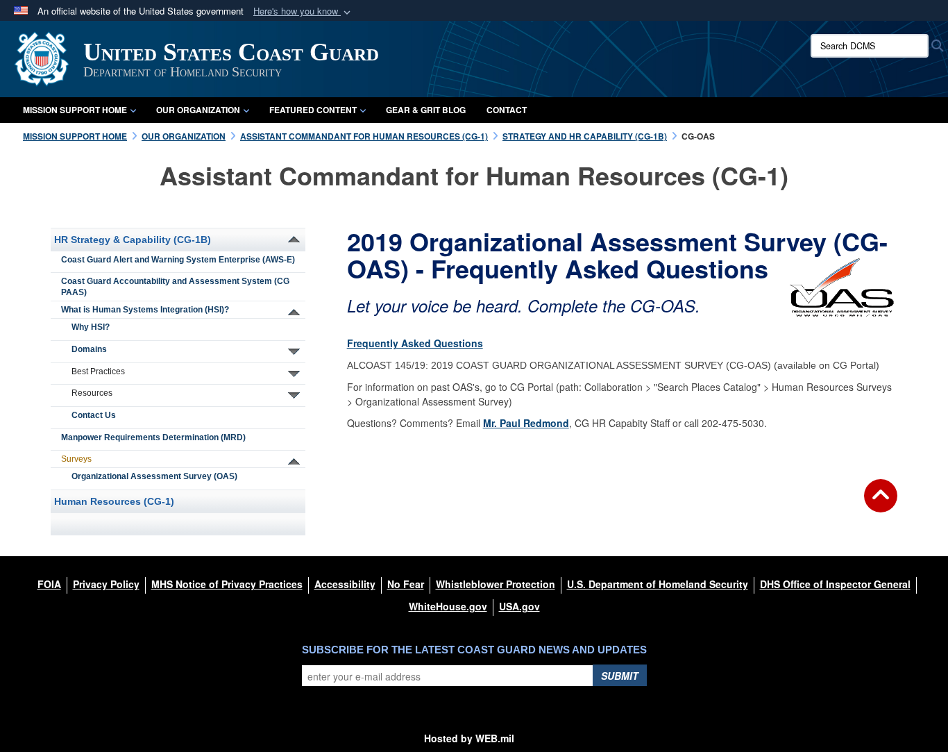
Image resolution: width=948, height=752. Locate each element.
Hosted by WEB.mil (469, 738)
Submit (619, 676)
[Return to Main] (880, 504)
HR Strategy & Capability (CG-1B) (132, 239)
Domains (89, 349)
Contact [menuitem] (506, 109)
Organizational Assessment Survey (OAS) (154, 476)
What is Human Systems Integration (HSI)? (145, 310)
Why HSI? (90, 327)
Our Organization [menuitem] (198, 109)
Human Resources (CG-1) (114, 501)
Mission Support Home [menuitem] (75, 109)
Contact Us (93, 415)
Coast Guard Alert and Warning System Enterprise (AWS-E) (178, 260)
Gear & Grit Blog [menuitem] (426, 109)
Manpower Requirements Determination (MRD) (153, 437)
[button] (303, 11)
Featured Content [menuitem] (313, 109)
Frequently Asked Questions (415, 343)
